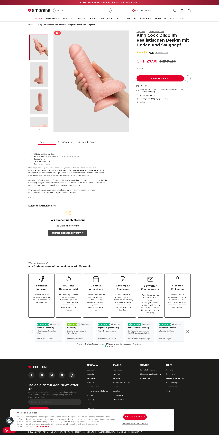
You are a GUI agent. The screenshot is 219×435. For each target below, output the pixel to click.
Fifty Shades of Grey (121, 382)
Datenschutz (171, 387)
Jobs (88, 404)
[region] (92, 420)
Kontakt (169, 370)
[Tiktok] (72, 375)
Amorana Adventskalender (98, 391)
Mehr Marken (118, 399)
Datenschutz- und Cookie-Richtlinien (123, 432)
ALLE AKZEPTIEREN (135, 417)
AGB (168, 391)
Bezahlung (170, 374)
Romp (115, 387)
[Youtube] (62, 375)
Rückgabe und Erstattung (150, 374)
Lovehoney (117, 391)
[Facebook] (31, 375)
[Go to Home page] (39, 10)
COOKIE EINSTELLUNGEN (135, 423)
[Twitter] (52, 375)
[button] (10, 421)
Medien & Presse (94, 387)
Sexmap (90, 382)
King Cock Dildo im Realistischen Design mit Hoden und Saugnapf (66, 25)
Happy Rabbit (118, 395)
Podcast (90, 395)
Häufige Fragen (172, 382)
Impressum (91, 408)
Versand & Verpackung (175, 378)
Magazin (90, 374)
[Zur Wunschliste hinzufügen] (188, 78)
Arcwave (116, 378)
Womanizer (118, 370)
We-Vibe (116, 374)
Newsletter (91, 378)
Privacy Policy (42, 426)
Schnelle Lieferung (147, 370)
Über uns (90, 370)
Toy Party (90, 399)
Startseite (31, 25)
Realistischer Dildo (156, 32)
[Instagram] (42, 375)
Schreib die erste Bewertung (68, 233)
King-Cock (140, 32)
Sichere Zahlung (146, 378)
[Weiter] (38, 129)
